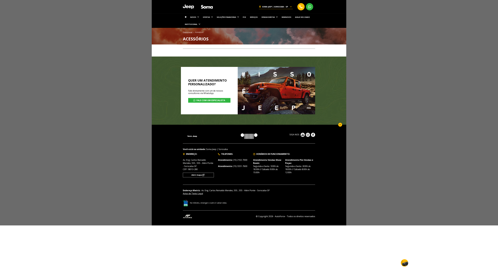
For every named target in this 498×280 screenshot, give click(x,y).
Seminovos (286, 17)
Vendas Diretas (268, 17)
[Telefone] (301, 6)
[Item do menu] (185, 17)
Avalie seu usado (302, 17)
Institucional (191, 24)
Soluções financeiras (226, 17)
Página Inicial (187, 32)
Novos (193, 17)
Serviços (254, 17)
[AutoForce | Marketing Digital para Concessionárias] (187, 216)
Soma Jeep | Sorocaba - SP (275, 6)
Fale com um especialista (210, 100)
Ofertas (206, 17)
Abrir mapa (196, 175)
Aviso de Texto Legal (193, 193)
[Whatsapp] (309, 6)
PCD (244, 17)
